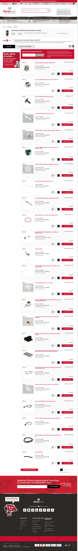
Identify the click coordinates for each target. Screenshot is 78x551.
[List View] (73, 46)
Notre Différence (35, 524)
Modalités (5, 545)
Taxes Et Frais (23, 524)
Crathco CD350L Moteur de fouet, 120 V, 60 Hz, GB (46, 79)
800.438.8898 (5, 4)
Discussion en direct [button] (44, 506)
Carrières (34, 522)
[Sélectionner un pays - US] (22, 3)
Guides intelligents (48, 528)
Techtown (34, 530)
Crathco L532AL (39, 249)
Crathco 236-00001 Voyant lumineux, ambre (45, 401)
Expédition (22, 522)
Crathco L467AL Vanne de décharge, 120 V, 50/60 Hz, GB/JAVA (47, 317)
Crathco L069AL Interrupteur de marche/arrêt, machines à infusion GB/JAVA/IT (48, 300)
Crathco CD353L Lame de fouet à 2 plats (44, 96)
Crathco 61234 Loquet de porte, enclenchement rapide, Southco (47, 334)
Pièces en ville (48, 523)
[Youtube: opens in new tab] (28, 510)
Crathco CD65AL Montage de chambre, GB (45, 62)
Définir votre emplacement (58, 42)
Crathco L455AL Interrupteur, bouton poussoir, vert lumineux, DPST (47, 148)
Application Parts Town (49, 522)
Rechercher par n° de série (46, 4)
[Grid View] (70, 46)
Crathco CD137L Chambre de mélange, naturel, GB (46, 164)
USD (30, 3)
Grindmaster (20, 33)
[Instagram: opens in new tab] (32, 510)
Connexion (56, 3)
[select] (69, 545)
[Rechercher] (72, 14)
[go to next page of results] (70, 470)
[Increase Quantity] (58, 74)
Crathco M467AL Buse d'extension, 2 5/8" (44, 113)
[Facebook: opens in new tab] (24, 510)
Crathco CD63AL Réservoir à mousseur (44, 282)
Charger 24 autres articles (29, 469)
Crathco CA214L (39, 452)
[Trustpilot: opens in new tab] (52, 510)
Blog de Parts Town (36, 528)
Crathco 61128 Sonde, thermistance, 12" (44, 181)
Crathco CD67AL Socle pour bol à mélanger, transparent (48, 130)
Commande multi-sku (36, 4)
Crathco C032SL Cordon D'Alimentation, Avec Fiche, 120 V (48, 436)
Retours (21, 526)
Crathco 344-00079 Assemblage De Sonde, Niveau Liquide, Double (46, 232)
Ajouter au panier (67, 73)
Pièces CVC (29, 18)
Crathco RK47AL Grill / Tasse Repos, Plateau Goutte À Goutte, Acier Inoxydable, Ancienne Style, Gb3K (47, 351)
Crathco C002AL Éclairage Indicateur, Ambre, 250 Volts (47, 418)
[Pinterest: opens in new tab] (44, 510)
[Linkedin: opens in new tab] (36, 510)
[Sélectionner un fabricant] (64, 10)
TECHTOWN (57, 18)
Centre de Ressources (49, 18)
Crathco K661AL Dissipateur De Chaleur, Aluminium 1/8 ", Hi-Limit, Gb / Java (48, 368)
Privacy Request (26, 546)
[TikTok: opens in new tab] (40, 510)
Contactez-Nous (23, 520)
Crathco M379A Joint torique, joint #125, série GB (46, 215)
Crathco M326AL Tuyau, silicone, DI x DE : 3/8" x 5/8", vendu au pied (47, 266)
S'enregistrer (63, 3)
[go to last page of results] (72, 470)
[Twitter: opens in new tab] (48, 510)
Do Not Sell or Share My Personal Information (12, 546)
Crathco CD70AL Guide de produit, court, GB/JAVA (46, 384)
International (35, 531)
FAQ (21, 528)
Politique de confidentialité (14, 545)
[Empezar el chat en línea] (12, 506)
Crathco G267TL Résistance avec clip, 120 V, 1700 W (47, 198)
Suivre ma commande (65, 18)
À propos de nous (36, 520)
